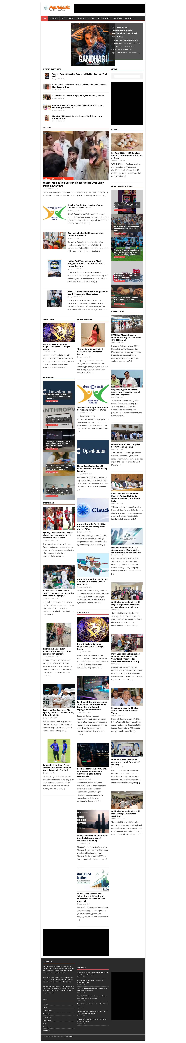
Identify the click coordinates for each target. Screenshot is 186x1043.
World (81, 18)
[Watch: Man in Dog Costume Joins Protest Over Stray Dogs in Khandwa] (76, 178)
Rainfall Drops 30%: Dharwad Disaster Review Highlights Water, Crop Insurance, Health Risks (125, 497)
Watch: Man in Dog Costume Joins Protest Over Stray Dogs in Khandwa (73, 184)
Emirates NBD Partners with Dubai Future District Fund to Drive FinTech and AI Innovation (58, 491)
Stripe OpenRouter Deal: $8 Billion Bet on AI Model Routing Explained (58, 396)
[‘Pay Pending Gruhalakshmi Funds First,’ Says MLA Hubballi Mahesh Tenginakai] (127, 386)
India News (47, 127)
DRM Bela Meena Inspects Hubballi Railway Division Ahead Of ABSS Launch (126, 337)
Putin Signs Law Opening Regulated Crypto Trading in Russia (56, 347)
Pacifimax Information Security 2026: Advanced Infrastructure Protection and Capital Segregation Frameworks (92, 706)
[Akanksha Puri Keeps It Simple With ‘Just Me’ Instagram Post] (47, 98)
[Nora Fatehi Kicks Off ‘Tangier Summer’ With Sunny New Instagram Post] (47, 119)
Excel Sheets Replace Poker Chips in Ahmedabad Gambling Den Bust (127, 228)
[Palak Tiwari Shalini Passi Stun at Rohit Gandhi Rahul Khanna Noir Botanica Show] (47, 88)
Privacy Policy (47, 1020)
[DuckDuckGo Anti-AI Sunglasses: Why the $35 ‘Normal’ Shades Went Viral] (93, 575)
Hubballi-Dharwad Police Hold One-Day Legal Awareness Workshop (125, 814)
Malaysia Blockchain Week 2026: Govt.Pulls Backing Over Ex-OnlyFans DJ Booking (92, 838)
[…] (139, 52)
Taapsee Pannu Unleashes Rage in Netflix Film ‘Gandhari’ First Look (79, 75)
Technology (103, 18)
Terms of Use (47, 1027)
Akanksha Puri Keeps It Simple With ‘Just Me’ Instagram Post (78, 95)
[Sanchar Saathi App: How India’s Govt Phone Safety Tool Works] (54, 219)
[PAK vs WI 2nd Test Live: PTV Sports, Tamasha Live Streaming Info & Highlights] (59, 706)
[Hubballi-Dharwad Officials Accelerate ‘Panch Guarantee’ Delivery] (127, 756)
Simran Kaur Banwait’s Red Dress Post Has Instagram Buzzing (90, 351)
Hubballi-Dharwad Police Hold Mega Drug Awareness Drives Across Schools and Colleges (125, 605)
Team (44, 1023)
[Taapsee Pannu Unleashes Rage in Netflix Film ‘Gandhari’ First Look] (93, 44)
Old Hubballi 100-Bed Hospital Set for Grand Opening (125, 445)
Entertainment (67, 18)
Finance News (83, 613)
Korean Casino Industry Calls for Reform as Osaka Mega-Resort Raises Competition (126, 276)
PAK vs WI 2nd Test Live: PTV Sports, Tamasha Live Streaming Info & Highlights (58, 712)
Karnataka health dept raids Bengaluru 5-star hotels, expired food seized (88, 292)
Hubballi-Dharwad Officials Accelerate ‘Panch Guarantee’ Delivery (125, 762)
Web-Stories (118, 18)
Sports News (48, 503)
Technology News (85, 319)
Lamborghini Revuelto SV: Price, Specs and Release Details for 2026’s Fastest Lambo (58, 443)
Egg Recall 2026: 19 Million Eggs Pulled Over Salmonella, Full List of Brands (126, 155)
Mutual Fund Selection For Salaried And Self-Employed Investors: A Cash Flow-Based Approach (91, 897)
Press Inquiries (47, 1017)
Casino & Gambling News (122, 186)
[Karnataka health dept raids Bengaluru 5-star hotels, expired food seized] (54, 305)
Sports (91, 18)
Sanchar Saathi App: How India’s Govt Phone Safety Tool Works (86, 206)
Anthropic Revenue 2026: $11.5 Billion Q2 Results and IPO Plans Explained (58, 420)
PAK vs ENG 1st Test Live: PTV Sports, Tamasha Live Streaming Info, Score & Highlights (58, 593)
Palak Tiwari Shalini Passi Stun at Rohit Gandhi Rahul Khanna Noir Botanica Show (79, 86)
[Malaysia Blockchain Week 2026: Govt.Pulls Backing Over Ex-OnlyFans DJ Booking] (93, 832)
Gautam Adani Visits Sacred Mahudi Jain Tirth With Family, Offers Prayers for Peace (78, 106)
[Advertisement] (109, 8)
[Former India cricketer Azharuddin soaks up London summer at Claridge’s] (59, 645)
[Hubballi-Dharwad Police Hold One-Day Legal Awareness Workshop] (127, 807)
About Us (45, 1004)
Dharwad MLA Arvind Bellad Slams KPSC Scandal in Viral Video (124, 710)
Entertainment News (52, 69)
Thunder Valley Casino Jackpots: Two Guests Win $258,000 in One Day (126, 205)
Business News (49, 377)
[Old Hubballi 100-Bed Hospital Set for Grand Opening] (127, 440)
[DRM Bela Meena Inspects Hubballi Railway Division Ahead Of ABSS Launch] (127, 331)
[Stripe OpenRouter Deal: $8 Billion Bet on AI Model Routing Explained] (93, 462)
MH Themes (69, 1036)
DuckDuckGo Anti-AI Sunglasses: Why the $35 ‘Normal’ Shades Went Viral (92, 582)
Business (52, 18)
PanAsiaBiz (46, 966)
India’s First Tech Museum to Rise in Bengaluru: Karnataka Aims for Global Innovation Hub (86, 263)
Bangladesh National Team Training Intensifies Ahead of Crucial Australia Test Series (57, 767)
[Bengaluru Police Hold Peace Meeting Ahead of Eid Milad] (54, 247)
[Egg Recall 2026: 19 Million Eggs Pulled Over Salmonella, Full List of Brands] (127, 149)
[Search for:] (127, 76)
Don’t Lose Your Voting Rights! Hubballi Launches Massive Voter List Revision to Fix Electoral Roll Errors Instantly (125, 658)
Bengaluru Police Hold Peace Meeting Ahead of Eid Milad (85, 234)
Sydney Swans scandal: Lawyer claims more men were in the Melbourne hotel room (57, 535)
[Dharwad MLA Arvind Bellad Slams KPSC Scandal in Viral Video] (127, 704)
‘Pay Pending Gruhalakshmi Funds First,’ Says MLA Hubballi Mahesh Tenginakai (126, 392)
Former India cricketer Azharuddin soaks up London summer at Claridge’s (57, 651)
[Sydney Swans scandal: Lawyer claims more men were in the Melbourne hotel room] (59, 529)
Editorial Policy (47, 1010)
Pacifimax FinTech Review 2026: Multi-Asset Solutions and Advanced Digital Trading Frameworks (92, 772)
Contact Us (130, 18)
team (66, 968)
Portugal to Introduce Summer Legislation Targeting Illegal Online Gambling (126, 299)
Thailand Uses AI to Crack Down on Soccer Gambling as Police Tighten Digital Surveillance (126, 252)
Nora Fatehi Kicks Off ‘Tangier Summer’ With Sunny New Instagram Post (77, 117)
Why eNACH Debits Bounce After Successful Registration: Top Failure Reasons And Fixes (58, 467)
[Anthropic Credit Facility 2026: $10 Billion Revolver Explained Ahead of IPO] (93, 520)
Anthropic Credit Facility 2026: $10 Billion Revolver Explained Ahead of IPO (91, 526)
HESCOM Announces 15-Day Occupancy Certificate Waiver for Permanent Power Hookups (126, 550)
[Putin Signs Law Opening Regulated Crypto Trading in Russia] (59, 340)
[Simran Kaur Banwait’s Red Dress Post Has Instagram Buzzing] (93, 345)
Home (44, 18)
